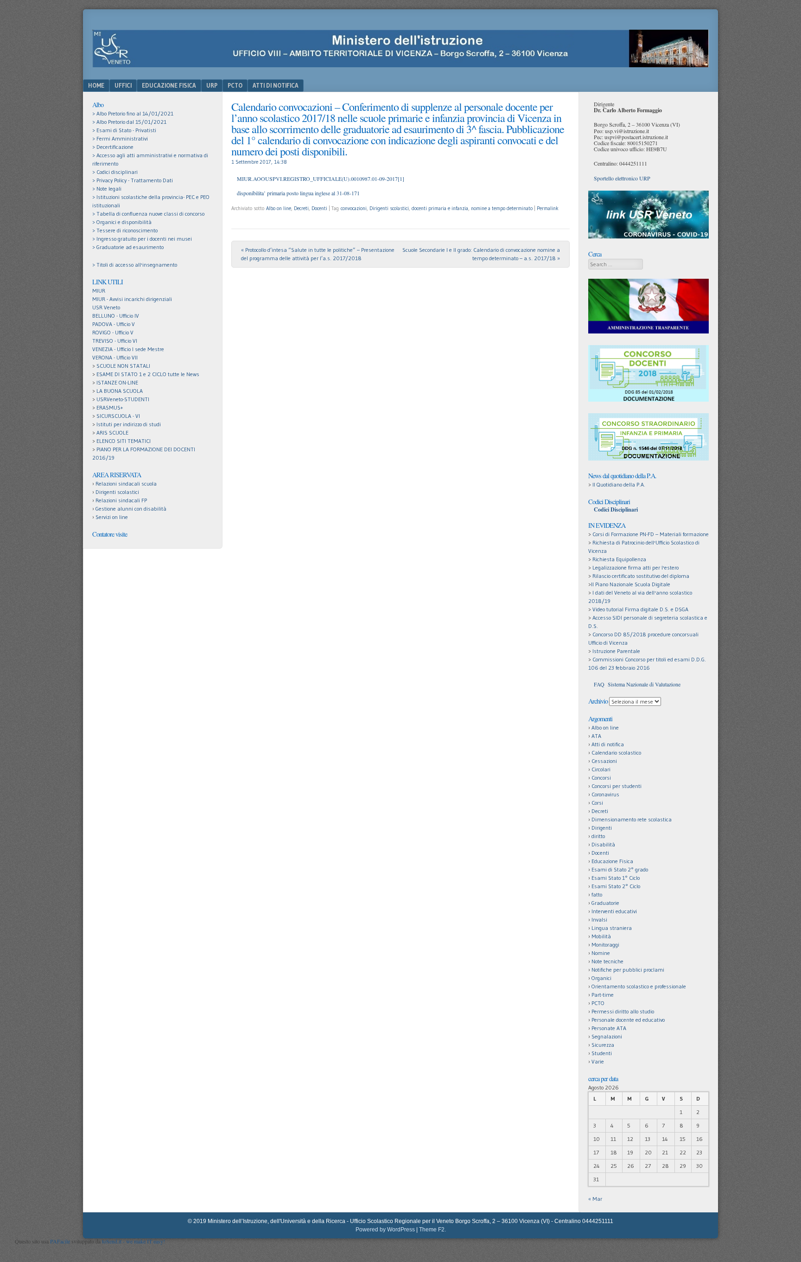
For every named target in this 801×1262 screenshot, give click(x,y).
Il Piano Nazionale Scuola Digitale (630, 584)
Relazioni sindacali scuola (126, 483)
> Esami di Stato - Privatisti (124, 130)
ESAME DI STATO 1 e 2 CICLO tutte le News (147, 374)
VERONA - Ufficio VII (115, 357)
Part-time (602, 994)
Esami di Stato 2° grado (619, 869)
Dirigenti (601, 827)
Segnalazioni (606, 1036)
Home (96, 85)
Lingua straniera (611, 927)
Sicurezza (602, 1044)
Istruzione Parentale (616, 650)
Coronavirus (605, 794)
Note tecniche (607, 961)
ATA (596, 735)
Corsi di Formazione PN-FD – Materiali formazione (650, 534)
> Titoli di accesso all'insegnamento (134, 264)
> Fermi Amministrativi (120, 138)
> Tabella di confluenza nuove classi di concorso (148, 213)
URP (211, 85)
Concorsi (601, 777)
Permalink (548, 208)
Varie (597, 1061)
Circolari (600, 769)
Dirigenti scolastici (389, 208)
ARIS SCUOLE (112, 432)
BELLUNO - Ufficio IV (115, 315)
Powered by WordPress (385, 1229)
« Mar (595, 1198)
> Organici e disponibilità (122, 221)
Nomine (600, 952)
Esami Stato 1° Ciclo (615, 877)
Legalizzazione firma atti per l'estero (635, 567)
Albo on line (278, 208)
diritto (598, 836)
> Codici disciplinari (115, 171)
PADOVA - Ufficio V (113, 323)
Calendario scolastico (616, 752)
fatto (596, 894)
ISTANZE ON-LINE (117, 382)
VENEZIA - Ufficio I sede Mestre (128, 349)
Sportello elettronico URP (622, 178)
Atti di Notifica (276, 85)
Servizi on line (111, 516)
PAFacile (60, 1241)
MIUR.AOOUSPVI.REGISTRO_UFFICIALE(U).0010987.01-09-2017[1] (320, 178)
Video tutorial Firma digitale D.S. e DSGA (640, 609)
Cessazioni (604, 760)
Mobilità (601, 936)
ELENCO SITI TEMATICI (123, 440)
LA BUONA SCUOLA (119, 390)
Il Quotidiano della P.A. (618, 484)
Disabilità (603, 844)
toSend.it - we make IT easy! (133, 1241)
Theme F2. (432, 1229)
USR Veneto (106, 307)
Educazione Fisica (169, 85)
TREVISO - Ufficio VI (114, 340)
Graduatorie (605, 902)
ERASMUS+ (109, 407)
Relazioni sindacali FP (121, 500)
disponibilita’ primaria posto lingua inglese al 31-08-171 (298, 193)
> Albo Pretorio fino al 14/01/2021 (132, 113)
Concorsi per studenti (616, 785)
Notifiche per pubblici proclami (627, 969)
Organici (601, 977)
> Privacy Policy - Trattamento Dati (132, 180)
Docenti (319, 208)
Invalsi (599, 919)
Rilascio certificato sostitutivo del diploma (640, 575)
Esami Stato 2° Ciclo (615, 886)
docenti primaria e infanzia (440, 208)
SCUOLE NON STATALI (123, 365)
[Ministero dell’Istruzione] (400, 64)
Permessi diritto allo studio (622, 1011)
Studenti (601, 1053)
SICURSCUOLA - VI (118, 415)
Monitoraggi (605, 944)
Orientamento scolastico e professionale (638, 986)
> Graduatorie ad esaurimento (128, 246)
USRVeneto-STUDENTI (122, 399)
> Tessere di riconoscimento (125, 230)
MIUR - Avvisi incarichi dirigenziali (132, 298)
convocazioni (354, 208)
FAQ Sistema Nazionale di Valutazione (637, 684)
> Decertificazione (113, 146)
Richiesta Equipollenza (619, 559)
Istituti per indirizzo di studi (128, 424)
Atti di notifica (607, 744)
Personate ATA (608, 1028)
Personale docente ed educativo (628, 1019)
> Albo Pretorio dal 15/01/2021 (129, 121)
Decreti (301, 208)
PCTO (235, 85)
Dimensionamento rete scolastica (631, 819)
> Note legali (106, 188)
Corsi (597, 802)
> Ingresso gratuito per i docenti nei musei (142, 238)
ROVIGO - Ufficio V (113, 332)
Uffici (123, 85)
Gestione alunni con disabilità (130, 508)
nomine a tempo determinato (502, 208)
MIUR (98, 290)
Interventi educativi (614, 911)
